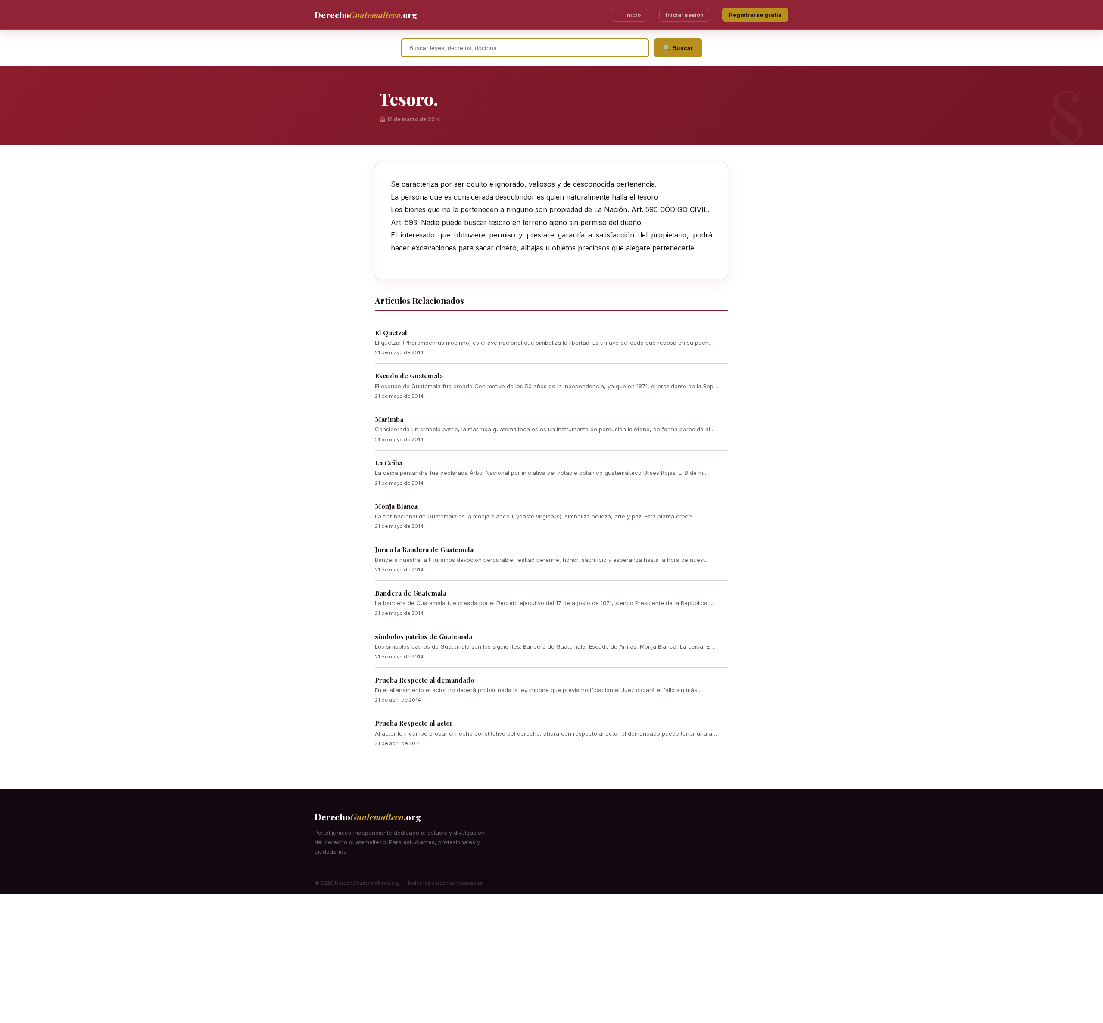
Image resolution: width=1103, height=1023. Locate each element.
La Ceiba (388, 462)
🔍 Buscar (678, 47)
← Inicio (629, 14)
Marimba (389, 419)
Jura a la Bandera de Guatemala (424, 549)
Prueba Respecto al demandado (424, 680)
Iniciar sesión (685, 14)
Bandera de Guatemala (410, 593)
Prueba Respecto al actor (414, 723)
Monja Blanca (396, 506)
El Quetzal (391, 332)
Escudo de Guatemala (409, 375)
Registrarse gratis (755, 14)
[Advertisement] (551, 958)
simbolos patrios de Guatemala (423, 636)
